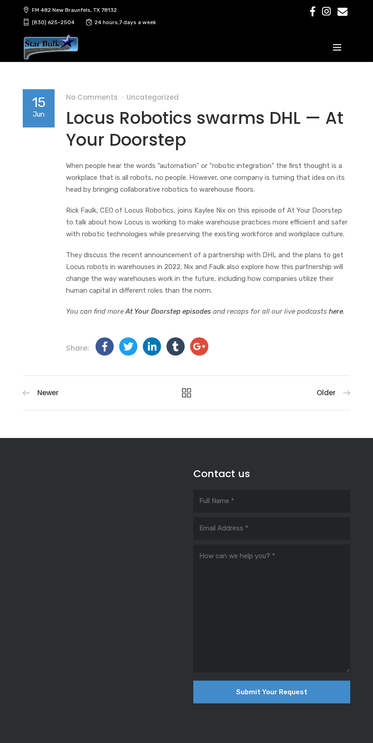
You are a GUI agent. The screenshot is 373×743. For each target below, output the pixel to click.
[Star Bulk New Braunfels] (51, 47)
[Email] (342, 11)
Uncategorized (152, 97)
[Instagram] (326, 11)
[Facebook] (312, 11)
